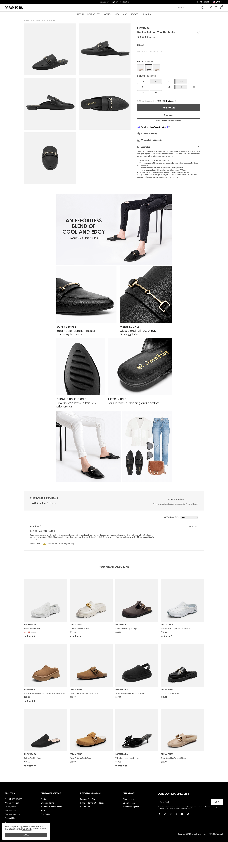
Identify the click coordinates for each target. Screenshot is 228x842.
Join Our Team (129, 803)
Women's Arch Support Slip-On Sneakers (175, 629)
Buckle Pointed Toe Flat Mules (45, 20)
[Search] (202, 7)
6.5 (181, 81)
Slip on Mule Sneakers (32, 629)
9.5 (194, 87)
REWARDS (135, 14)
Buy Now (168, 115)
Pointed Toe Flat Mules (32, 758)
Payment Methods (12, 814)
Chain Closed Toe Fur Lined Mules (173, 758)
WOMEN (107, 14)
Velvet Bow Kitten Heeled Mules (126, 758)
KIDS (125, 14)
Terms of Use (10, 811)
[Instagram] (164, 814)
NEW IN (80, 14)
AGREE (26, 835)
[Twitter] (187, 814)
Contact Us (45, 799)
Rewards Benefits (87, 799)
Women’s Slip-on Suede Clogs (80, 758)
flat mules (186, 151)
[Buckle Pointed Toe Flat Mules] (140, 67)
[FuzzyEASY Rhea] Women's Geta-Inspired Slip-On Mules (44, 693)
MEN (117, 14)
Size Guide (151, 76)
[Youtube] (181, 814)
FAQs (43, 811)
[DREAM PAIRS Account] (211, 7)
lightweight (175, 170)
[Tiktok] (170, 814)
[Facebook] (159, 814)
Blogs (7, 822)
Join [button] (217, 802)
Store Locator (128, 799)
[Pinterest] (176, 814)
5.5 (156, 81)
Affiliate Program (12, 803)
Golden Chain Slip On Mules (80, 629)
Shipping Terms (47, 803)
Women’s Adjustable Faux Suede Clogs (84, 693)
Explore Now (124, 2)
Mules (33, 20)
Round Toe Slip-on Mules (170, 693)
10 (143, 93)
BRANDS (147, 14)
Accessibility (10, 818)
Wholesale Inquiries (131, 807)
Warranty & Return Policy (51, 807)
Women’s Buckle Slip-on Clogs (126, 629)
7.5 (143, 87)
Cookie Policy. (27, 830)
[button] (218, 2)
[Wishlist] (215, 7)
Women (27, 20)
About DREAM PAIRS (13, 799)
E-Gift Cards (85, 807)
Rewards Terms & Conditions (92, 803)
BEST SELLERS (93, 14)
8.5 (168, 87)
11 (156, 93)
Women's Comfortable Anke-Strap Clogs (130, 693)
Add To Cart (169, 107)
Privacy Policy (11, 807)
